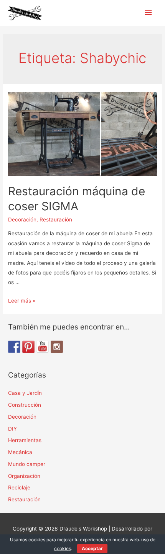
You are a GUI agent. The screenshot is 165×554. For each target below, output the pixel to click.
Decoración (22, 219)
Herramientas (24, 440)
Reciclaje (19, 487)
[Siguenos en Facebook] (14, 347)
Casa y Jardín (25, 393)
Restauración (56, 219)
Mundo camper (26, 464)
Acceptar (92, 548)
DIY (12, 429)
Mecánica (20, 452)
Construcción (24, 405)
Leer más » (21, 301)
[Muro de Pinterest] (28, 347)
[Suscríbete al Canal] (42, 347)
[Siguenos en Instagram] (57, 347)
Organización (24, 476)
